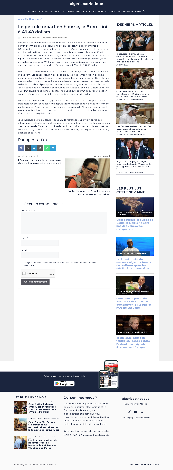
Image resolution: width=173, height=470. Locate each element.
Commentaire (28, 210)
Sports (102, 11)
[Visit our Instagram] (136, 412)
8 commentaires (137, 172)
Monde (80, 11)
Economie (69, 11)
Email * (24, 250)
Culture (91, 11)
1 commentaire (136, 100)
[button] (144, 11)
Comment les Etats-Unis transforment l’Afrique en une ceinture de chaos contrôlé (132, 94)
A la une (43, 11)
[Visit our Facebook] (130, 412)
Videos (111, 11)
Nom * (24, 238)
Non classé (35, 19)
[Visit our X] (142, 412)
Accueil (32, 11)
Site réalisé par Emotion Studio (144, 464)
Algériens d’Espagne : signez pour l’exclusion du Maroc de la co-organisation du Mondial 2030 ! (134, 165)
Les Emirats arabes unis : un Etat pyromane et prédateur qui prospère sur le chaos (134, 129)
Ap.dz (138, 11)
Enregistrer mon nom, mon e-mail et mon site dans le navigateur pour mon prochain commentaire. (60, 264)
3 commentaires (137, 134)
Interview (56, 11)
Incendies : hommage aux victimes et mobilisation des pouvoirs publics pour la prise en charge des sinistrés (134, 58)
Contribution (125, 11)
